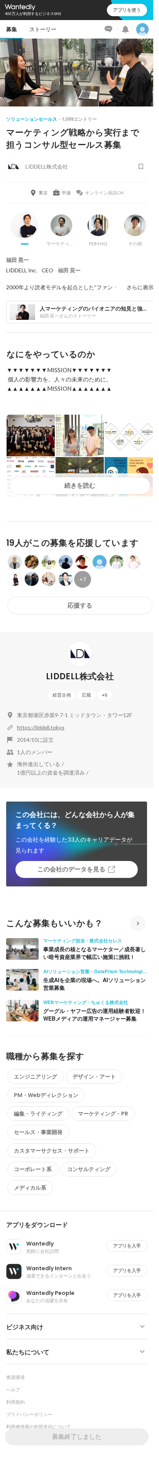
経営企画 (61, 695)
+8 (104, 695)
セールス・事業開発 (38, 1132)
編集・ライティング (38, 1113)
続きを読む (79, 485)
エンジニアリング (35, 1076)
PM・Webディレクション (46, 1095)
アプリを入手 (127, 1245)
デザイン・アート (94, 1076)
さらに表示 (140, 287)
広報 (86, 695)
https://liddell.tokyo (40, 727)
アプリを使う (127, 10)
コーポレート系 (33, 1169)
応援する (80, 605)
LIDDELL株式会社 (80, 676)
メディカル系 (30, 1188)
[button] (79, 1225)
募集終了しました (76, 1436)
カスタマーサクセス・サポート (52, 1150)
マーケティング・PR (103, 1113)
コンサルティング (88, 1169)
